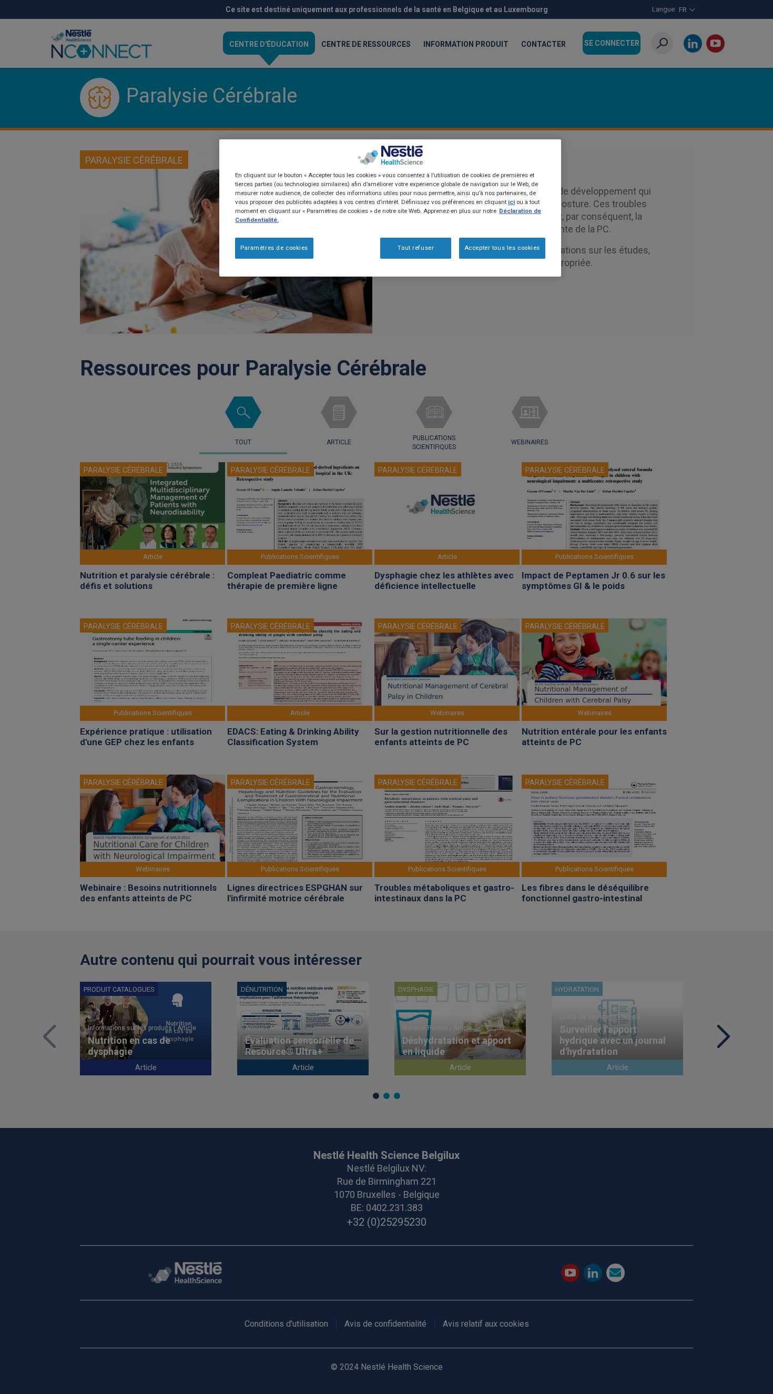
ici (511, 202)
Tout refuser (416, 247)
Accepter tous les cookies (502, 247)
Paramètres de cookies (274, 247)
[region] (390, 208)
